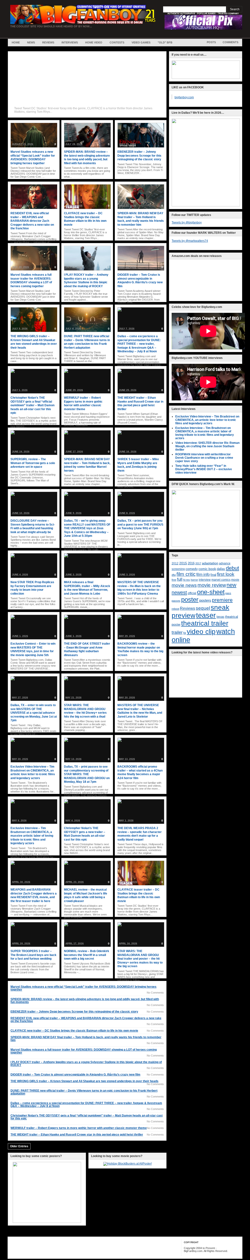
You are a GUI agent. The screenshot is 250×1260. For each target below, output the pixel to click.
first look (225, 574)
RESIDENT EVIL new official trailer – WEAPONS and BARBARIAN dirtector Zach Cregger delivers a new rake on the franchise (32, 221)
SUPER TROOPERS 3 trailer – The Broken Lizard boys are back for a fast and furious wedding (33, 954)
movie (235, 579)
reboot (175, 608)
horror (194, 579)
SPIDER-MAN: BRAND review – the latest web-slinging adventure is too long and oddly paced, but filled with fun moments (87, 157)
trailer (177, 632)
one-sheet (211, 592)
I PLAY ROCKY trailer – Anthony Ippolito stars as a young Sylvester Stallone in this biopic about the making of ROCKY (86, 280)
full (179, 579)
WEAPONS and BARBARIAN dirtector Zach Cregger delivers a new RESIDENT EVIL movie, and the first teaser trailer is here (33, 895)
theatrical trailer (204, 623)
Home (16, 42)
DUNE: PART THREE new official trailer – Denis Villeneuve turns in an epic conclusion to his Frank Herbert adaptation (87, 342)
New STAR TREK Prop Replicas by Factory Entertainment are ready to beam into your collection (32, 587)
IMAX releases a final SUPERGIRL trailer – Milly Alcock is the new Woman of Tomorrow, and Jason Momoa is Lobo (87, 587)
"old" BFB (165, 42)
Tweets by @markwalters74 (190, 241)
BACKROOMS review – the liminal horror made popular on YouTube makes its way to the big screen (140, 649)
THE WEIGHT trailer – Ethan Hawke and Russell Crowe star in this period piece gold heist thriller (140, 403)
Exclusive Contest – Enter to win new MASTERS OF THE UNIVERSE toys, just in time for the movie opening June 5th (32, 649)
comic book (207, 569)
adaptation (210, 563)
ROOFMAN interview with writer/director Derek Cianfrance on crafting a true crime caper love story (204, 458)
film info (203, 574)
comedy (192, 569)
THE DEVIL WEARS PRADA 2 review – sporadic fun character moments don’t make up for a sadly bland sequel (139, 833)
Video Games (141, 42)
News (31, 42)
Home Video (93, 42)
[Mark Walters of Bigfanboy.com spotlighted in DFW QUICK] (206, 546)
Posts (211, 42)
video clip (201, 631)
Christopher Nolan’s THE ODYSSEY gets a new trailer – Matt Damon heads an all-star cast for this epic (84, 833)
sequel (203, 608)
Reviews (48, 42)
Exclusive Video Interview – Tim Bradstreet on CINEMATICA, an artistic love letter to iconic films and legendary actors (32, 772)
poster (189, 599)
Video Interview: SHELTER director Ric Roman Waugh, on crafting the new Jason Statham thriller (207, 446)
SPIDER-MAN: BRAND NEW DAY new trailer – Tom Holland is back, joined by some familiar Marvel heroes (87, 464)
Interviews (70, 42)
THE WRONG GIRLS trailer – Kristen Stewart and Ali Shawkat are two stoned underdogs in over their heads (33, 342)
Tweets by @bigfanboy (187, 222)
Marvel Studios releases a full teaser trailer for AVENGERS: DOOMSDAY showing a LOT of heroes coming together (31, 280)
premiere (222, 600)
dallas (221, 569)
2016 (191, 563)
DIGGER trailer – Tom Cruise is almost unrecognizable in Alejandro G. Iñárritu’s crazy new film (140, 280)
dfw (174, 574)
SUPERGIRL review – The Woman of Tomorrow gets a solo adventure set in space (32, 462)
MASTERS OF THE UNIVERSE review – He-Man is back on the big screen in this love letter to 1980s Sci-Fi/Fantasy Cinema (139, 587)
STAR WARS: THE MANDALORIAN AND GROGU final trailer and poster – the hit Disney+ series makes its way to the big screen (140, 958)
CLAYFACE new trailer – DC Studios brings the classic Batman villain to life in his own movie (85, 219)
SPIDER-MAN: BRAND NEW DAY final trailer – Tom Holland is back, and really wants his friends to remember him (140, 219)
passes (176, 600)
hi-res (186, 579)
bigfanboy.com (184, 97)
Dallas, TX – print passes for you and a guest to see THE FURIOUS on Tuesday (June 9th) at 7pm (140, 524)
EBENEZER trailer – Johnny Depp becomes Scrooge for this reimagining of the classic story (139, 155)
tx (184, 633)
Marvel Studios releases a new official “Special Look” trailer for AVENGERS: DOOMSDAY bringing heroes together (32, 157)
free (174, 579)
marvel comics (220, 579)
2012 (175, 563)
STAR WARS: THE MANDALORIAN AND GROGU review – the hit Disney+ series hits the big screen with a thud (85, 710)
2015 (183, 563)
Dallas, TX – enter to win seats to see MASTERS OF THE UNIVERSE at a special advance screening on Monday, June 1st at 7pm (33, 712)
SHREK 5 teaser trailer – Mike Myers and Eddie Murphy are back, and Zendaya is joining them (138, 464)
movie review (212, 585)
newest (179, 592)
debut (232, 568)
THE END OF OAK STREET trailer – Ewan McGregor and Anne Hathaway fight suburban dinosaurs (87, 649)
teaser (206, 615)
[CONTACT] (206, 78)
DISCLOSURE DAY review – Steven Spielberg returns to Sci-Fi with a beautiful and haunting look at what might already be (32, 526)
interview (205, 579)
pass (228, 593)
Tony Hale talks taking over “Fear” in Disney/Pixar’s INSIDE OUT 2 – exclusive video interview (203, 469)
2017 (198, 563)
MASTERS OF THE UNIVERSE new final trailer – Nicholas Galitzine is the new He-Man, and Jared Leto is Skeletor (139, 710)
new (231, 585)
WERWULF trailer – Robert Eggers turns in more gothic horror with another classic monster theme (83, 403)
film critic (186, 574)
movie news (184, 585)
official (192, 593)
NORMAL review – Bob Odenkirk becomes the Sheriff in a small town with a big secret (86, 954)
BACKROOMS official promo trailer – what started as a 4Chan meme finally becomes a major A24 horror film (140, 772)
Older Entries (19, 1146)
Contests (117, 42)
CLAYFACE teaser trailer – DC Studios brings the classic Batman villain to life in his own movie (138, 895)
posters (205, 600)
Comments (230, 42)
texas (220, 617)
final (213, 575)
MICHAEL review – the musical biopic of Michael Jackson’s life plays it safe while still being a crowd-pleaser (85, 895)
